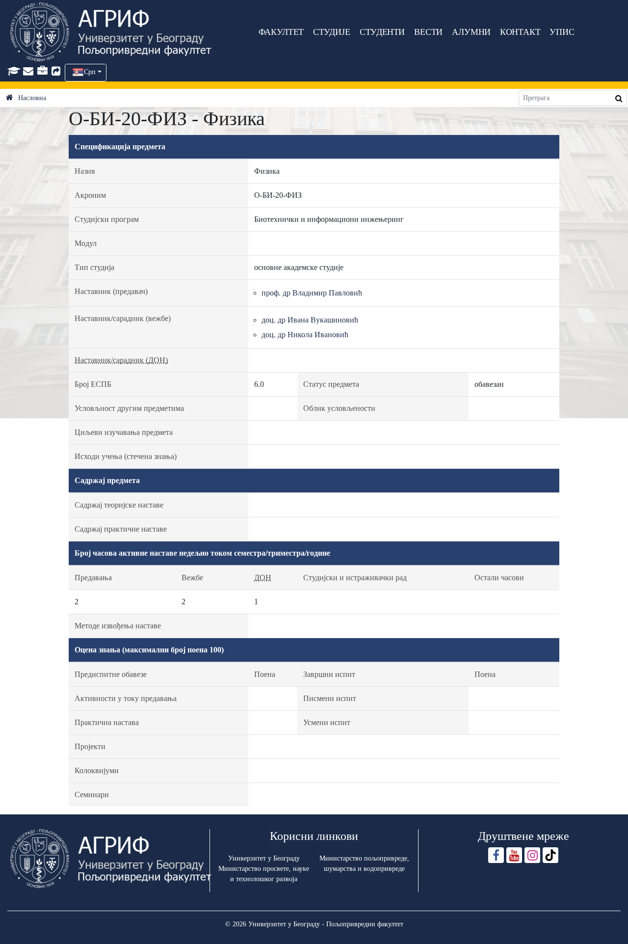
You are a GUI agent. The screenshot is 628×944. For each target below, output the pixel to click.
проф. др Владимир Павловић (312, 293)
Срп (90, 72)
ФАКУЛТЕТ (281, 32)
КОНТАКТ (520, 32)
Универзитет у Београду (264, 858)
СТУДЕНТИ (382, 32)
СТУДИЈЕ (331, 32)
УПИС (562, 32)
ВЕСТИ (428, 32)
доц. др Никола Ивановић (305, 334)
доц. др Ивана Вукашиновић (310, 320)
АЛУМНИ (471, 32)
